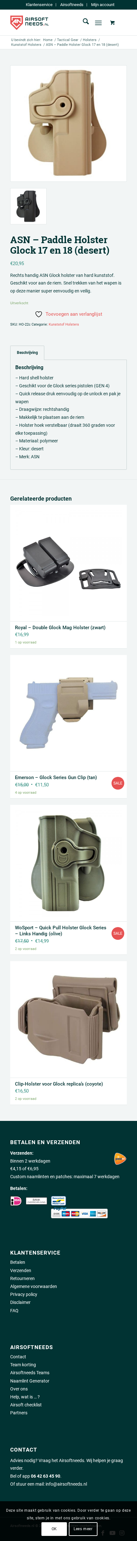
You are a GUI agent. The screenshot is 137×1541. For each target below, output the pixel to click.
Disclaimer (20, 1302)
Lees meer (83, 1529)
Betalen (17, 1262)
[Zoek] (82, 22)
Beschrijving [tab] (27, 352)
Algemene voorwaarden (33, 1286)
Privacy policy (23, 1294)
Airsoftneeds (71, 4)
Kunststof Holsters (64, 324)
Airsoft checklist (26, 1404)
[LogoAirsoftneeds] (56, 22)
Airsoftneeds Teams (29, 1372)
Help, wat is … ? (25, 1396)
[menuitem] (39, 4)
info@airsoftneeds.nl (66, 1484)
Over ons (19, 1388)
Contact (18, 1356)
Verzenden (20, 1270)
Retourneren (22, 1278)
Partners (18, 1412)
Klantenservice (39, 4)
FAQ (14, 1310)
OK (54, 1529)
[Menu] (98, 22)
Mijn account (102, 4)
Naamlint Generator (29, 1380)
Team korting (23, 1364)
